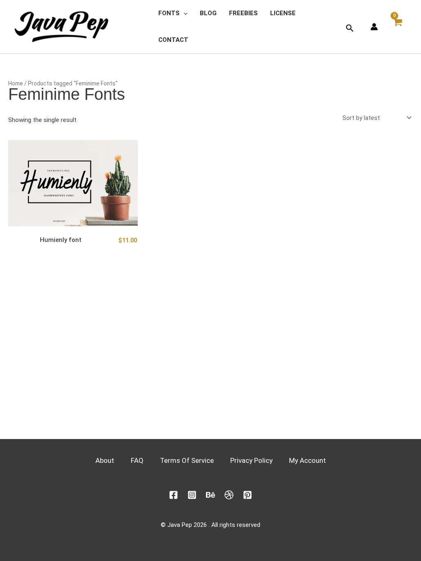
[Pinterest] (247, 494)
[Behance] (210, 494)
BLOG (208, 13)
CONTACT (173, 40)
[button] (183, 13)
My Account (307, 460)
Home (15, 83)
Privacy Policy (251, 460)
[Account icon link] (374, 26)
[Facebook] (173, 494)
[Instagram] (192, 494)
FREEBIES (243, 13)
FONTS (169, 13)
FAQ (137, 460)
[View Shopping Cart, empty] (399, 26)
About (104, 460)
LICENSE (283, 13)
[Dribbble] (229, 494)
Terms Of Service (187, 460)
